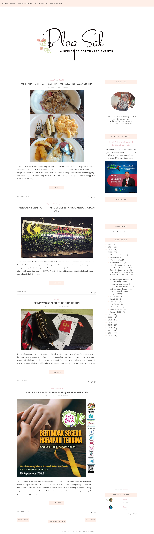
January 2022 (116, 312)
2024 (110, 247)
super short (57, 299)
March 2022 (115, 307)
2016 (110, 327)
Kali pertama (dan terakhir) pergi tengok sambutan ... (121, 290)
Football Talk (56, 3)
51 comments (23, 291)
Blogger (125, 489)
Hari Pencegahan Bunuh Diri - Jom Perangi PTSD (57, 392)
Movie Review (41, 3)
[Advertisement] (121, 374)
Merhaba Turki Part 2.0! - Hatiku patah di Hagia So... (122, 266)
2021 (110, 314)
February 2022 (116, 309)
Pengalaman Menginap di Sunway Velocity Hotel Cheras (123, 285)
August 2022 (115, 294)
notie (125, 499)
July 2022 (114, 296)
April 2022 (115, 304)
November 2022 (117, 257)
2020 (110, 317)
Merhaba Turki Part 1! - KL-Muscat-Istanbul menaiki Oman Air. (57, 209)
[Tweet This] (92, 197)
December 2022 (117, 255)
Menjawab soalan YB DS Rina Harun (57, 303)
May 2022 (114, 301)
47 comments (23, 196)
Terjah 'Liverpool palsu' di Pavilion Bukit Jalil (121, 143)
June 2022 (114, 299)
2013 (110, 335)
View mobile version (57, 521)
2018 (110, 322)
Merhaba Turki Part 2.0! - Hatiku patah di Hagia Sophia (57, 83)
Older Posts (90, 520)
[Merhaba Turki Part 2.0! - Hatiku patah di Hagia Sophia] (57, 161)
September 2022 (117, 262)
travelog (53, 80)
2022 (110, 252)
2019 (110, 320)
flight (49, 204)
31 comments (23, 381)
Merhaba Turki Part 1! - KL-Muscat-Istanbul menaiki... (121, 271)
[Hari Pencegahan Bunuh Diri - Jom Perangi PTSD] (56, 477)
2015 (110, 330)
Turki (61, 80)
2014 (110, 333)
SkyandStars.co (88, 531)
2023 (110, 249)
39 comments (23, 511)
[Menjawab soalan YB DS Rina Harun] (57, 349)
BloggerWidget (132, 514)
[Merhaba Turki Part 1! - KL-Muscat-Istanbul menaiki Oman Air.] (57, 257)
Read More (57, 187)
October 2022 (116, 260)
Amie (125, 507)
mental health (57, 388)
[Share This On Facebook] (88, 197)
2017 (110, 325)
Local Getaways (25, 3)
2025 (110, 244)
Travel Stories (8, 3)
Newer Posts (23, 520)
